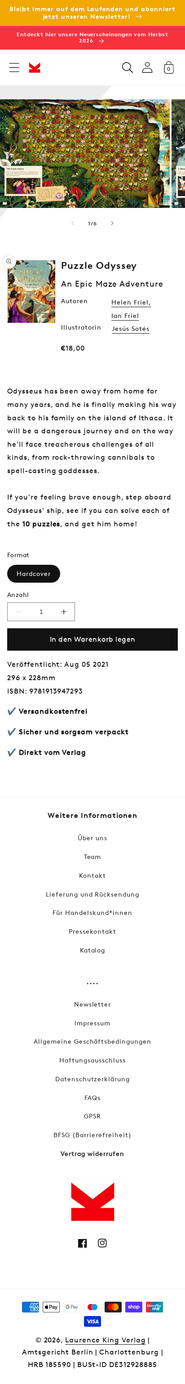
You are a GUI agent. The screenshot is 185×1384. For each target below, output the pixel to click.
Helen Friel (130, 302)
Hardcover (34, 573)
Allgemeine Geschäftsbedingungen (92, 1041)
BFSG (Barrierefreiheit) (92, 1135)
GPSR (92, 1116)
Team (92, 856)
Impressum (92, 1023)
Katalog (93, 950)
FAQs (92, 1097)
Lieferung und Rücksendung (92, 894)
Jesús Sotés (131, 328)
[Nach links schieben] (73, 223)
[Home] (34, 67)
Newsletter (92, 1004)
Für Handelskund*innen (92, 912)
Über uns (92, 838)
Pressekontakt (92, 931)
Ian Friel (125, 315)
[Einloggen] (147, 67)
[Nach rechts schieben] (112, 223)
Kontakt (92, 875)
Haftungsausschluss (92, 1060)
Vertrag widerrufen (92, 1153)
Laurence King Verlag (105, 1340)
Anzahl (18, 594)
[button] (14, 67)
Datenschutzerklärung (92, 1079)
